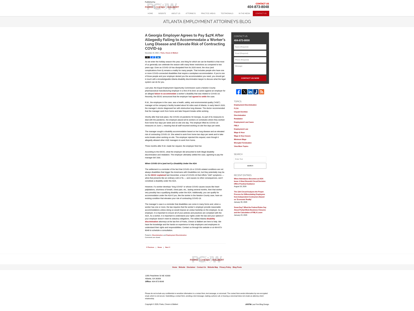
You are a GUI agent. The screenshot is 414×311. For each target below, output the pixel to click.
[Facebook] (238, 91)
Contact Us (261, 13)
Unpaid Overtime (241, 112)
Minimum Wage (240, 139)
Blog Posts (237, 267)
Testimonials (227, 13)
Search (250, 166)
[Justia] (255, 91)
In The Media (244, 13)
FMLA (236, 126)
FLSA (236, 108)
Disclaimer (191, 267)
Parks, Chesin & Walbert (258, 5)
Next (167, 247)
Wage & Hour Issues (242, 136)
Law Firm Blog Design (257, 304)
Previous (150, 247)
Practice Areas (208, 13)
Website (162, 13)
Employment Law (241, 129)
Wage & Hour (239, 132)
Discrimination (157, 235)
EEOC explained (158, 175)
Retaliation (238, 119)
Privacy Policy (225, 267)
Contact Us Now (250, 78)
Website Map (213, 267)
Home (150, 13)
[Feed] (261, 91)
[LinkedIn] (250, 91)
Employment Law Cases (244, 122)
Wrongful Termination (243, 143)
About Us (175, 13)
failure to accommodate (165, 94)
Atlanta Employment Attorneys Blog (162, 5)
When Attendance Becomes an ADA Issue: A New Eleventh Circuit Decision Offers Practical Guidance (250, 181)
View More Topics (241, 146)
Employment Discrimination (176, 235)
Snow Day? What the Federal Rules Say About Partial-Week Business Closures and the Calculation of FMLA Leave (250, 209)
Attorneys (191, 13)
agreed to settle (199, 97)
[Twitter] (244, 91)
